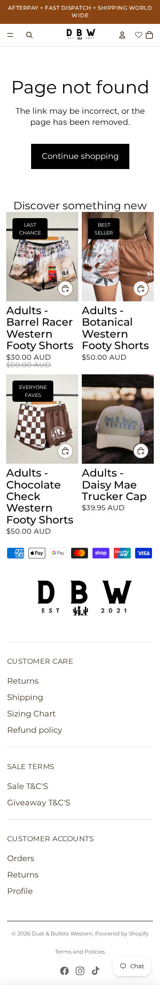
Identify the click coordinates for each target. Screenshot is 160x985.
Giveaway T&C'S (38, 803)
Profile (20, 891)
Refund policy (34, 730)
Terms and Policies (80, 951)
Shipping (25, 697)
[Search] (29, 35)
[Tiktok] (95, 971)
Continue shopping (80, 156)
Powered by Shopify (122, 933)
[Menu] (10, 35)
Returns (23, 681)
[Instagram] (80, 971)
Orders (20, 858)
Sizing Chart (31, 714)
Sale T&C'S (27, 786)
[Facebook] (64, 971)
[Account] (122, 35)
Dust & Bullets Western (62, 933)
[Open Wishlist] (136, 34)
